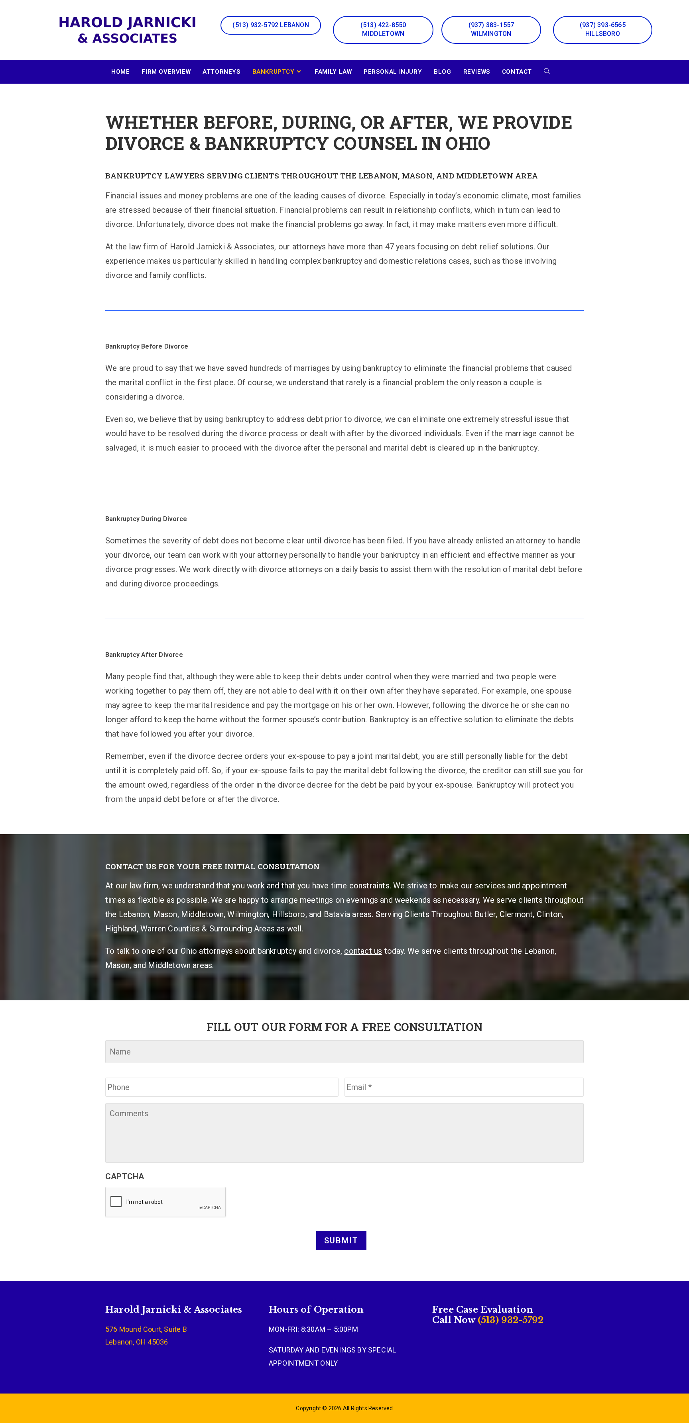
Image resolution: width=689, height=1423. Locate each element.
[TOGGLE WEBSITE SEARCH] (547, 72)
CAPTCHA (124, 1176)
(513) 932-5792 (509, 1320)
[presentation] (165, 1202)
